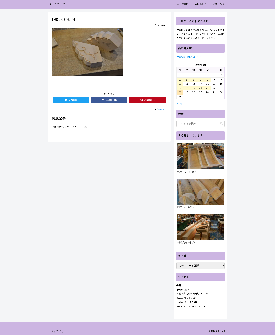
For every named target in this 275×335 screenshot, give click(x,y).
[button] (221, 123)
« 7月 (179, 104)
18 (186, 88)
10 (180, 84)
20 (200, 88)
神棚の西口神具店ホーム (189, 57)
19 (193, 88)
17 (180, 88)
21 (207, 88)
